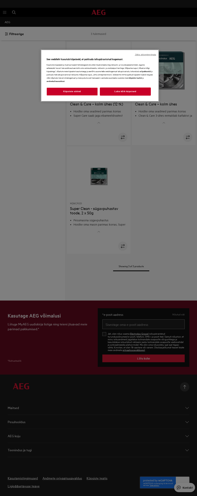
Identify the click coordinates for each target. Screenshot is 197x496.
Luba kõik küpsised (125, 91)
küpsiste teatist (135, 77)
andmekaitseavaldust (56, 81)
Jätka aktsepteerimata (145, 54)
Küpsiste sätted (72, 91)
